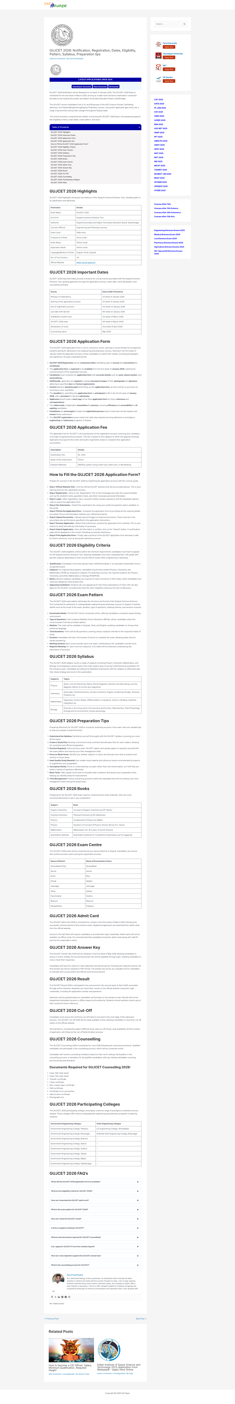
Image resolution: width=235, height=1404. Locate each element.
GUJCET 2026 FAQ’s (59, 183)
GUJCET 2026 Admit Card (61, 165)
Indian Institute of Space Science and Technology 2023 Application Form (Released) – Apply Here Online (118, 1367)
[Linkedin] (59, 1297)
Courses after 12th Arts (164, 216)
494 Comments (55, 1374)
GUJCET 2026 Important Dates (63, 135)
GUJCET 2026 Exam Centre (62, 162)
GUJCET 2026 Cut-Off (60, 174)
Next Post (141, 1319)
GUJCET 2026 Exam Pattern (62, 150)
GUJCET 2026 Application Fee (63, 141)
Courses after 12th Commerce (167, 212)
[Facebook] (52, 1297)
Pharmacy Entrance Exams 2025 (168, 243)
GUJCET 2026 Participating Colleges (65, 180)
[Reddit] (66, 1297)
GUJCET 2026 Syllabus (60, 153)
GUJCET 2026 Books (59, 159)
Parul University (100, 86)
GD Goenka (114, 86)
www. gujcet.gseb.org (85, 262)
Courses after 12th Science (166, 208)
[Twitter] (55, 1297)
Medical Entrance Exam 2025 (167, 234)
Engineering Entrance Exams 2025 (169, 230)
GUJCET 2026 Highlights (60, 132)
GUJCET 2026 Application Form (63, 138)
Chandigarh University (81, 86)
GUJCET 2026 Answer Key (61, 168)
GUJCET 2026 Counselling (61, 177)
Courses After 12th (162, 204)
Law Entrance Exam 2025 (165, 238)
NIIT (164, 65)
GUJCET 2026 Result (59, 171)
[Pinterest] (62, 1297)
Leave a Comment (57, 58)
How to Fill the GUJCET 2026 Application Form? (69, 144)
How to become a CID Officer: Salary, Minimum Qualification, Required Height (70, 1368)
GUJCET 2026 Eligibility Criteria (63, 147)
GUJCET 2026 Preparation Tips (63, 156)
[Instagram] (69, 1297)
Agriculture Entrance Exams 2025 (169, 247)
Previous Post (51, 1319)
